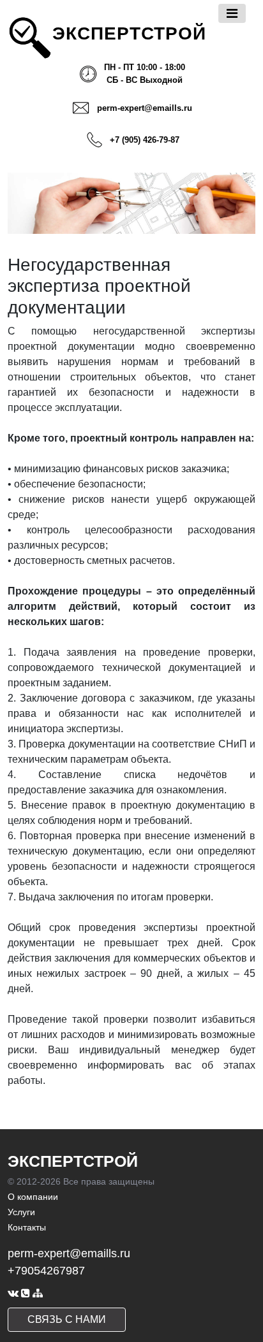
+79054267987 (46, 1270)
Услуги (21, 1212)
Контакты (27, 1227)
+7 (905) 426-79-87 (144, 140)
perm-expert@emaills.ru (144, 108)
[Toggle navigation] (232, 13)
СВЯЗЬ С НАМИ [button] (66, 1319)
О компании (33, 1197)
